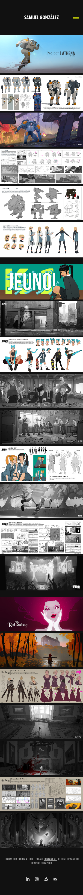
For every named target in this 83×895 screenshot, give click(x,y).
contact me (50, 859)
